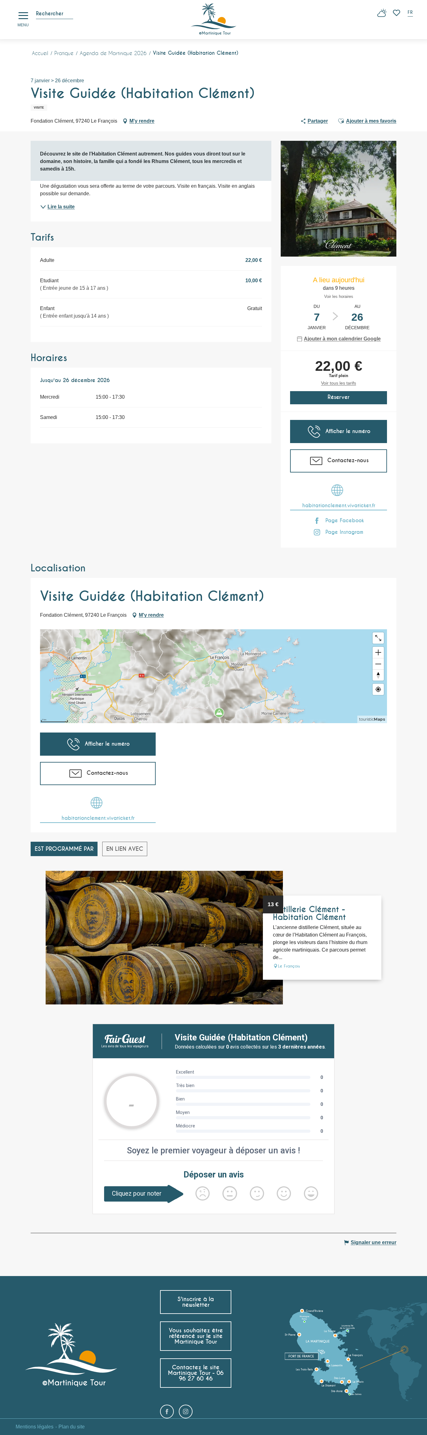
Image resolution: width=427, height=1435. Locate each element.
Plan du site (71, 1426)
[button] (410, 13)
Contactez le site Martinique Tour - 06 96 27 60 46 (196, 1373)
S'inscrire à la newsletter (196, 1301)
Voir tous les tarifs (338, 383)
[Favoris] (397, 12)
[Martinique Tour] (213, 19)
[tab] (64, 849)
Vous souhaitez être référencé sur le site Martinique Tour (196, 1336)
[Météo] (382, 15)
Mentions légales (34, 1426)
